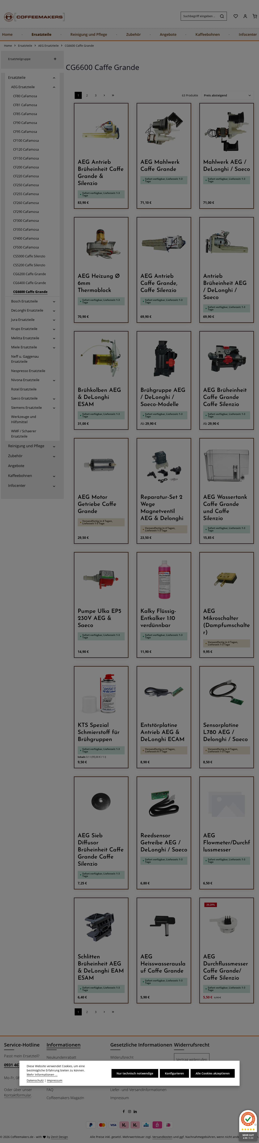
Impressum (119, 1097)
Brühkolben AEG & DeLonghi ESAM (99, 397)
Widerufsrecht (122, 1057)
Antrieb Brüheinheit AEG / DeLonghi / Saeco (225, 287)
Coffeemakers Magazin (65, 1097)
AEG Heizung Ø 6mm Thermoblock (99, 283)
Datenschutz (35, 1080)
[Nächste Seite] (104, 95)
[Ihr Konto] (245, 16)
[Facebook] (124, 1112)
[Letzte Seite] (113, 95)
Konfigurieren (174, 1073)
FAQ (50, 1089)
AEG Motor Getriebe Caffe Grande (97, 504)
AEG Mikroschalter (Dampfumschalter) (226, 622)
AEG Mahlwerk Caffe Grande (159, 166)
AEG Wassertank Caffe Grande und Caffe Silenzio (225, 508)
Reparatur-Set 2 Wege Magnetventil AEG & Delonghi (161, 508)
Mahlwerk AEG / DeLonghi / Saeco (226, 166)
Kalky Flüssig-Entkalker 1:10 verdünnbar (158, 618)
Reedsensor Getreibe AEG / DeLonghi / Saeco (163, 843)
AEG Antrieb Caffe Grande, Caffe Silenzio (158, 283)
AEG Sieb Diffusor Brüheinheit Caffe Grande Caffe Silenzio (101, 850)
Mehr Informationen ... (42, 1074)
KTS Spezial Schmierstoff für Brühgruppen (99, 732)
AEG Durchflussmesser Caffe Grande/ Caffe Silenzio (225, 967)
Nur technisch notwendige (135, 1073)
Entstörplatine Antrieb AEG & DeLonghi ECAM (162, 732)
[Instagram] (130, 1112)
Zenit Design (59, 1137)
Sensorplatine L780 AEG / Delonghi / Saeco (225, 732)
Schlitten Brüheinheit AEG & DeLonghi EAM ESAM (101, 967)
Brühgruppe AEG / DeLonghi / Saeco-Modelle (162, 397)
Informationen (64, 1044)
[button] (54, 77)
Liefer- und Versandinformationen (138, 1089)
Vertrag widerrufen (191, 1059)
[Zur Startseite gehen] (30, 16)
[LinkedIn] (135, 1112)
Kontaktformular (17, 1095)
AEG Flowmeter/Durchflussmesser (226, 843)
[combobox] (199, 16)
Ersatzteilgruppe (19, 59)
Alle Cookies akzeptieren (213, 1073)
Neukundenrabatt (61, 1057)
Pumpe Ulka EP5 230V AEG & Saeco (99, 618)
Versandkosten (162, 1137)
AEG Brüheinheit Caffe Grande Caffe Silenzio (225, 397)
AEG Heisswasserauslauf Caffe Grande (163, 964)
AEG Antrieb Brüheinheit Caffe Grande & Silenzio (101, 173)
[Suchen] (222, 16)
